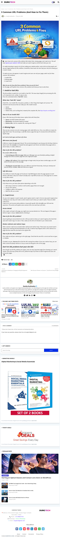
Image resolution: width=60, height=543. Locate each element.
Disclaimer (31, 534)
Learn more (34, 420)
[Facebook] (10, 264)
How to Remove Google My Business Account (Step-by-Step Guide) (10, 316)
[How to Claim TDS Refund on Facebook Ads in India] (5, 492)
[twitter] (27, 295)
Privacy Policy (39, 534)
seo (6, 9)
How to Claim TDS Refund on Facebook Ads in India (21, 490)
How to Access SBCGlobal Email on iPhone (19, 497)
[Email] (23, 264)
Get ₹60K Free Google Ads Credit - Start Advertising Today (22, 483)
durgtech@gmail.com (19, 520)
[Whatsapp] (16, 264)
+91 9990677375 (19, 516)
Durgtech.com (27, 538)
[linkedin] (29, 295)
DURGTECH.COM (9, 536)
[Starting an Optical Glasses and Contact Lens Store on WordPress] (30, 464)
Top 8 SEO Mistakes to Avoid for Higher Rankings (49, 315)
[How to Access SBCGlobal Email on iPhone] (5, 499)
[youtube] (34, 295)
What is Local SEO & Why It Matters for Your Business (28, 315)
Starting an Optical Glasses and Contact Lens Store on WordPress (26, 478)
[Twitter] (13, 264)
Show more (55, 301)
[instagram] (32, 295)
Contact (24, 534)
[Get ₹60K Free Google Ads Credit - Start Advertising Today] (5, 485)
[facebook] (24, 295)
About (18, 534)
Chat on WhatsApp (20, 518)
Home (2, 9)
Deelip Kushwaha (29, 286)
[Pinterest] (19, 264)
